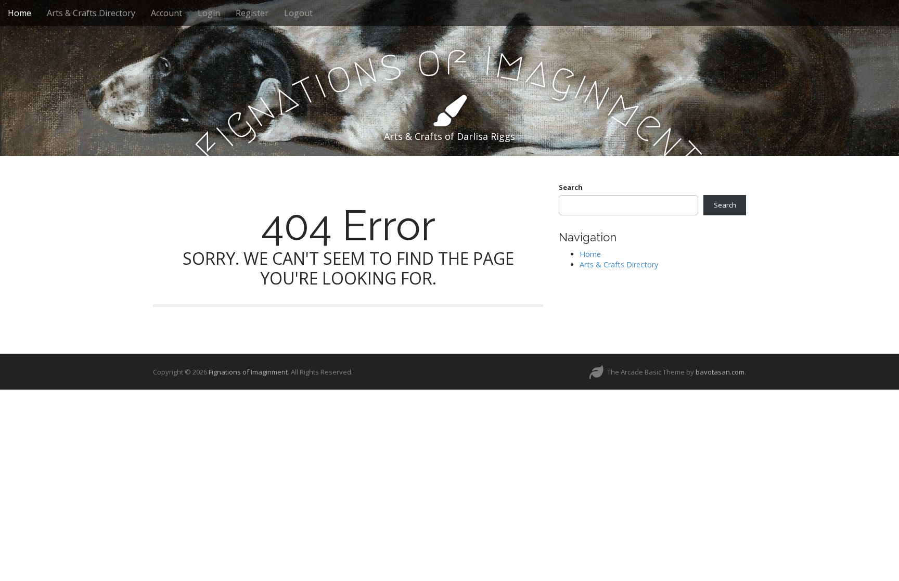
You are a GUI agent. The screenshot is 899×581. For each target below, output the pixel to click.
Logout (298, 13)
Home (19, 13)
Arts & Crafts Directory (91, 13)
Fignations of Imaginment (248, 372)
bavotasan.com (720, 372)
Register (252, 13)
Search (571, 187)
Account (166, 13)
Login (209, 13)
